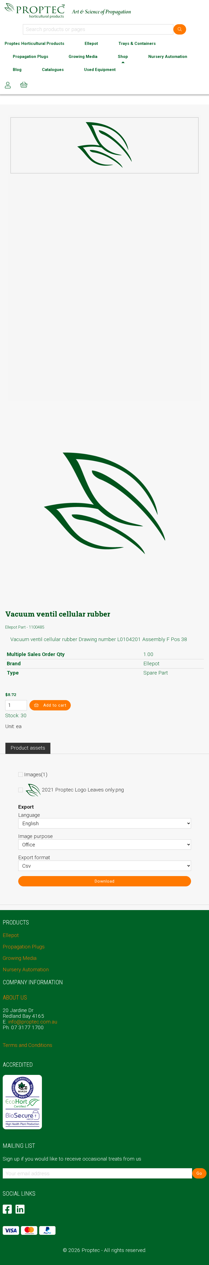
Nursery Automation (167, 56)
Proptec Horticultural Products (34, 43)
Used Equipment (100, 69)
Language (29, 815)
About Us (15, 997)
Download (105, 881)
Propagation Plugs (30, 56)
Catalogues (53, 69)
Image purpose (35, 836)
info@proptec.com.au (32, 1022)
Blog (17, 69)
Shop (123, 56)
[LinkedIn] (20, 1209)
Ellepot (91, 43)
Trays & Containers (137, 43)
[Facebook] (7, 1209)
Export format (34, 857)
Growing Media (83, 56)
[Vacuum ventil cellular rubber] (104, 145)
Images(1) (35, 774)
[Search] (179, 29)
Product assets (28, 748)
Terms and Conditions (27, 1045)
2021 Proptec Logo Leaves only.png (83, 790)
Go (199, 1173)
